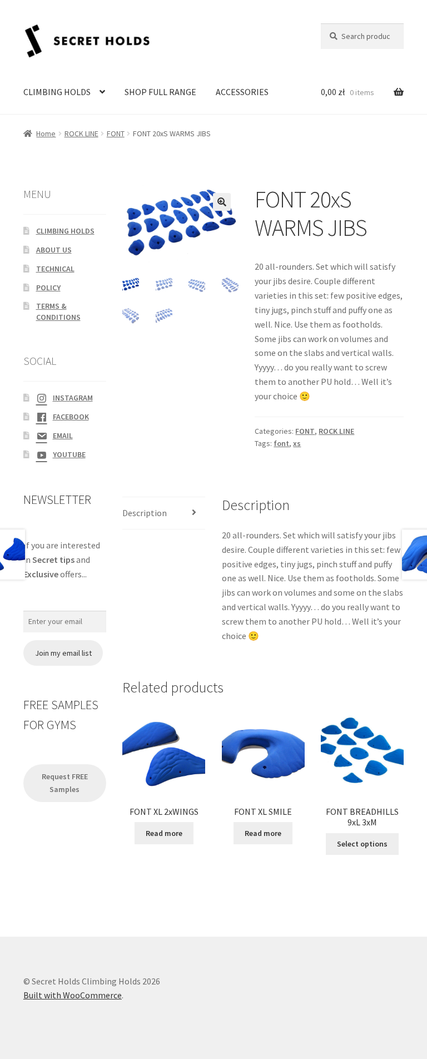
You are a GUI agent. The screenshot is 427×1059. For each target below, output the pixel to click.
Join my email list (63, 653)
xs (297, 443)
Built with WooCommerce (72, 995)
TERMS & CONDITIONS (58, 311)
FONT (116, 133)
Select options (362, 844)
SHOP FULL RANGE (160, 91)
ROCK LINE (81, 133)
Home (46, 133)
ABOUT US (54, 250)
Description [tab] (144, 512)
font (281, 443)
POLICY (48, 288)
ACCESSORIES (242, 91)
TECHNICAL (55, 269)
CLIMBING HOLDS (57, 91)
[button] (222, 202)
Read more (164, 833)
